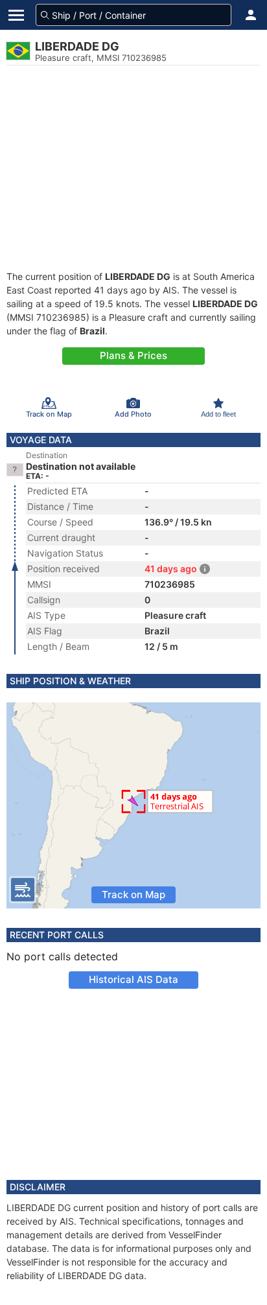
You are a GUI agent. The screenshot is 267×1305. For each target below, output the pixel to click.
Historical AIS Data (133, 979)
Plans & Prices (133, 355)
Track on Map (133, 894)
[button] (251, 15)
